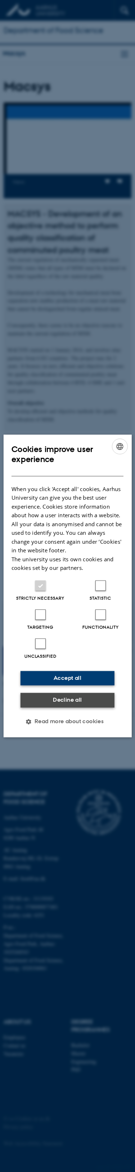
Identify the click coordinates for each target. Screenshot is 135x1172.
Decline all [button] (67, 699)
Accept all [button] (67, 677)
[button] (67, 721)
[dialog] (67, 585)
